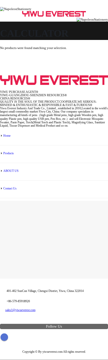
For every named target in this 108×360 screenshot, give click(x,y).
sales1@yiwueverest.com (20, 310)
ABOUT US (11, 171)
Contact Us (10, 188)
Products (8, 153)
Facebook (4, 337)
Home (7, 135)
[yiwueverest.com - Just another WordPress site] (54, 14)
